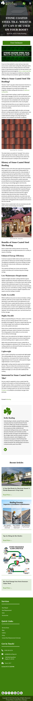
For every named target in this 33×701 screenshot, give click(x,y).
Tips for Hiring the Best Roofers (12, 536)
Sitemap (24, 699)
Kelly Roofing (21, 33)
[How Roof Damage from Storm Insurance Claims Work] (16, 562)
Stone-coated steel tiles (25, 71)
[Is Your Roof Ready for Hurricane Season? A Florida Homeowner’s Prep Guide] (16, 476)
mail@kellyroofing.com (11, 654)
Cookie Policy (17, 699)
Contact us (4, 390)
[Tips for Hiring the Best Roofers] (16, 516)
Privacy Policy (9, 699)
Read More (7, 495)
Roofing (9, 399)
